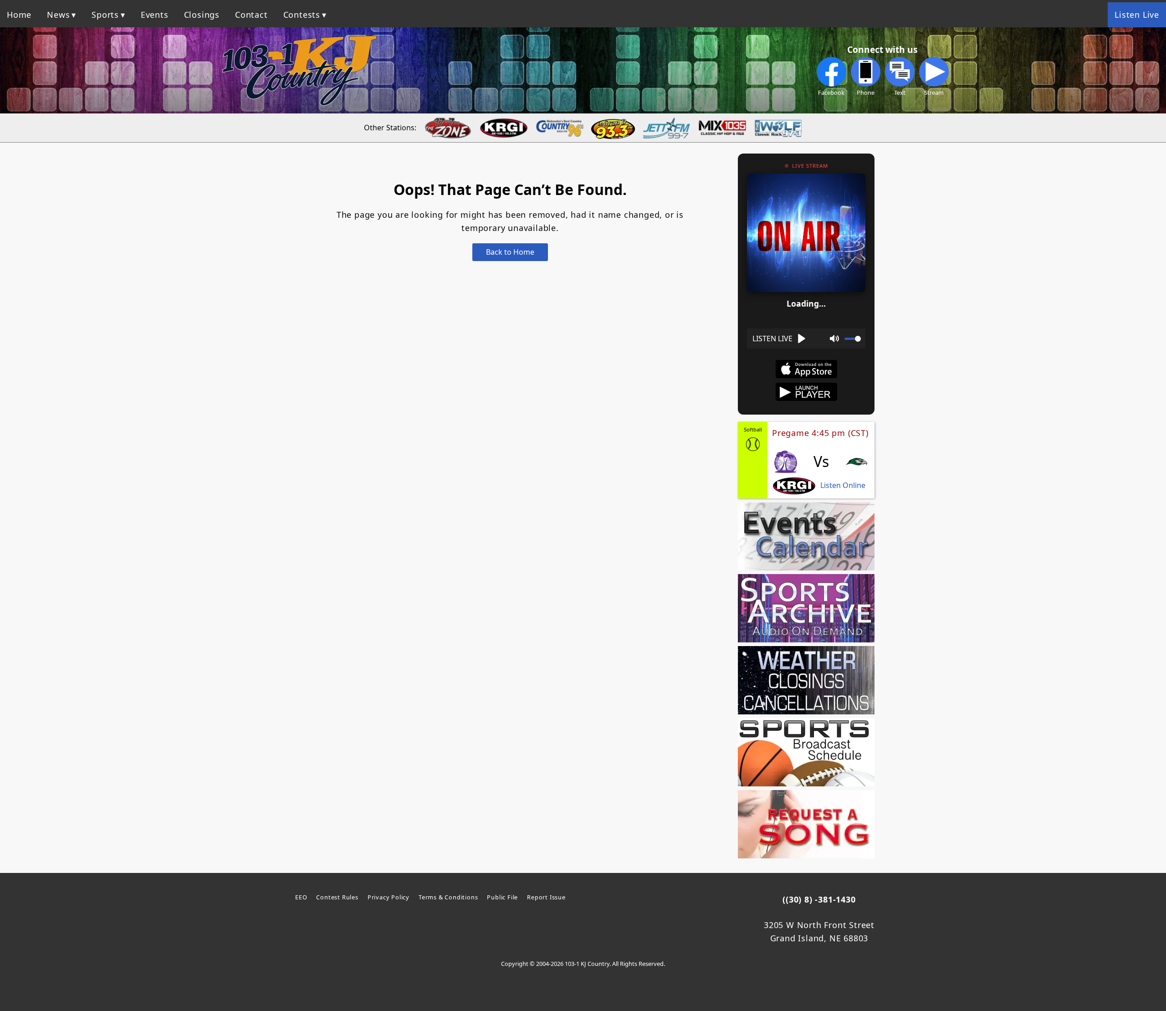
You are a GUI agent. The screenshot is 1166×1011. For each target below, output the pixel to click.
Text (899, 92)
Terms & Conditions (448, 897)
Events (155, 14)
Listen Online (842, 485)
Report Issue (546, 897)
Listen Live (1137, 14)
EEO (301, 897)
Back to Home (510, 252)
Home (19, 14)
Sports (105, 14)
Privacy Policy (388, 897)
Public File (502, 897)
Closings (202, 14)
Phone (865, 92)
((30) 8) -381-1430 (818, 899)
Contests (301, 14)
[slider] (852, 338)
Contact (251, 14)
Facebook (831, 92)
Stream (934, 92)
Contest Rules (337, 897)
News (58, 14)
